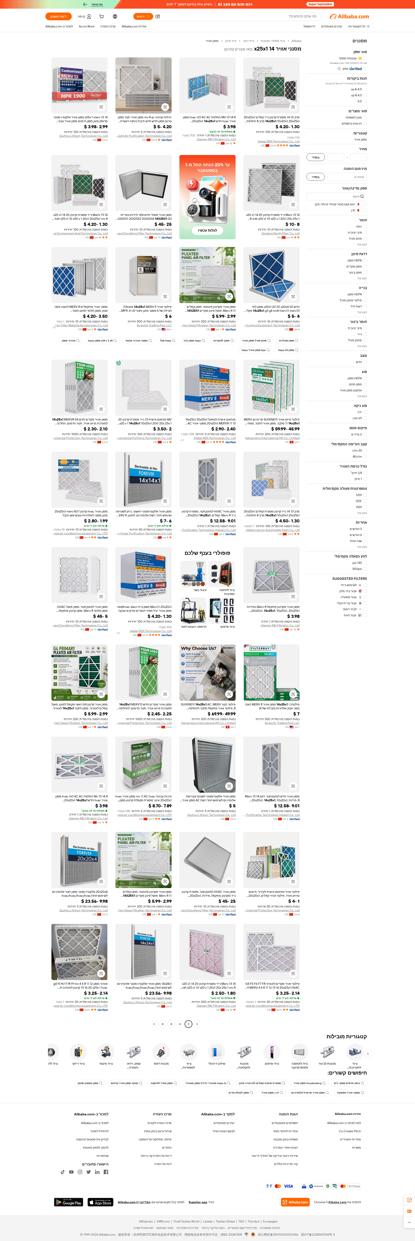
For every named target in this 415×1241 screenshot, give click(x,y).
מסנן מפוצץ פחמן (88, 1083)
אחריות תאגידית (350, 1139)
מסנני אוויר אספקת (348, 1092)
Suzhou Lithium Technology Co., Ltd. (83, 136)
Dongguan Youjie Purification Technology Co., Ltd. (143, 533)
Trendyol (253, 1221)
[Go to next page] (154, 1024)
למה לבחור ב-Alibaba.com (344, 1123)
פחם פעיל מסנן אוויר (254, 340)
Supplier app (198, 1202)
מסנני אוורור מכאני (136, 340)
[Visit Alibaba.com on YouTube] (71, 1172)
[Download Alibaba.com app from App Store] (100, 1202)
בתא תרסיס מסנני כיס (347, 1083)
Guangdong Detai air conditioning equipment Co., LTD (79, 533)
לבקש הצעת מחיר (223, 1131)
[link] (409, 1200)
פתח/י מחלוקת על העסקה (155, 1139)
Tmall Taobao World (186, 1221)
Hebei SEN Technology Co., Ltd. (278, 141)
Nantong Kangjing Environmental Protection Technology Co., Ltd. (79, 438)
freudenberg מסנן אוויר (307, 1083)
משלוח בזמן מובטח (285, 1139)
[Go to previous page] (197, 1024)
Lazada (207, 1221)
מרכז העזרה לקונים (160, 1123)
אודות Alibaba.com (348, 1114)
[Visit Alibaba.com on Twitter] (88, 1172)
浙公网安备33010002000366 (278, 1234)
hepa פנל (165, 340)
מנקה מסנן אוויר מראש (124, 1083)
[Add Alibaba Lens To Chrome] (295, 1202)
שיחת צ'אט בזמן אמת (158, 1131)
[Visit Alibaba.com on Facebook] (106, 1172)
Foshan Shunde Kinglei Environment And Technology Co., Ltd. (79, 233)
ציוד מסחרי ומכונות (273, 41)
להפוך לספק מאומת (96, 1147)
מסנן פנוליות (286, 340)
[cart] (101, 17)
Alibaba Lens (337, 1202)
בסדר (315, 157)
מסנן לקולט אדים (239, 1092)
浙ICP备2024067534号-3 (318, 1234)
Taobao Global (225, 1221)
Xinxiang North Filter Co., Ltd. (280, 233)
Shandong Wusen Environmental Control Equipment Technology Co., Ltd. (271, 325)
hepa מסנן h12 (192, 340)
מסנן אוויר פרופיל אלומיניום (308, 1092)
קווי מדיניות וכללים (286, 1164)
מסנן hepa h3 (286, 350)
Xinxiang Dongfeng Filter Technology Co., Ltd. (143, 233)
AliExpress (146, 1221)
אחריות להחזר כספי (285, 1131)
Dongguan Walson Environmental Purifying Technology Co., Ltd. (143, 438)
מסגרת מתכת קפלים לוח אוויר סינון (260, 1083)
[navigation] (336, 533)
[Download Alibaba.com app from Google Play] (68, 1202)
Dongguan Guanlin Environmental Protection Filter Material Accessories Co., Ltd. (79, 325)
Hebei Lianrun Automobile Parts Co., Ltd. (273, 530)
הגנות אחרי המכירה (285, 1147)
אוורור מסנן (68, 340)
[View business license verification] (246, 1234)
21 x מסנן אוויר (270, 1092)
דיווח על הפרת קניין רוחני (156, 1155)
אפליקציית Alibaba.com (134, 1202)
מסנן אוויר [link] (212, 41)
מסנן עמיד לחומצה (162, 1083)
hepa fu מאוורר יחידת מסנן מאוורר (205, 1083)
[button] (157, 16)
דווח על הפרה (163, 1164)
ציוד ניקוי (248, 41)
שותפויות (103, 1155)
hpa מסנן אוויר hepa (254, 350)
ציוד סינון (230, 41)
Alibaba (296, 41)
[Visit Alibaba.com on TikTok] (62, 1172)
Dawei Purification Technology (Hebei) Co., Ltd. (207, 530)
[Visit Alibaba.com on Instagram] (80, 1172)
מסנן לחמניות (221, 340)
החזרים (167, 1147)
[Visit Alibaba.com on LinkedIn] (97, 1172)
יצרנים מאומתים (224, 1123)
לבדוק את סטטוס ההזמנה (92, 1139)
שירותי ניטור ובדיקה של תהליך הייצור (275, 1155)
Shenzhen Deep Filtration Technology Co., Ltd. (207, 325)
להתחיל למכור (99, 1131)
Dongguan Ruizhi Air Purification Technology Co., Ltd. (143, 136)
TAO (241, 1221)
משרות (356, 1147)
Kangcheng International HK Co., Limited (272, 438)
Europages (270, 1221)
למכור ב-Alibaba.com (95, 1123)
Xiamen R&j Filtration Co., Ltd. (216, 139)
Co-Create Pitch (350, 1131)
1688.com (163, 1221)
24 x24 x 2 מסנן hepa (100, 340)
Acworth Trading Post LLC (154, 325)
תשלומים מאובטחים (285, 1123)
